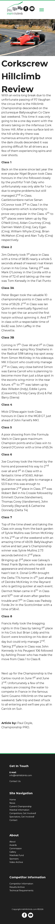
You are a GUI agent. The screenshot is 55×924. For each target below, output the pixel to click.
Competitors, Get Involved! (22, 813)
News (12, 803)
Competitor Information (21, 883)
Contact (13, 820)
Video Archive (16, 862)
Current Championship (20, 806)
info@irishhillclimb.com (20, 775)
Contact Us (14, 781)
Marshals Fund (16, 855)
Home (12, 799)
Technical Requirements (21, 890)
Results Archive (17, 887)
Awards (13, 845)
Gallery (12, 852)
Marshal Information (19, 810)
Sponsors (13, 858)
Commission (15, 848)
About (12, 841)
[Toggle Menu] (41, 9)
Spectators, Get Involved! (21, 816)
